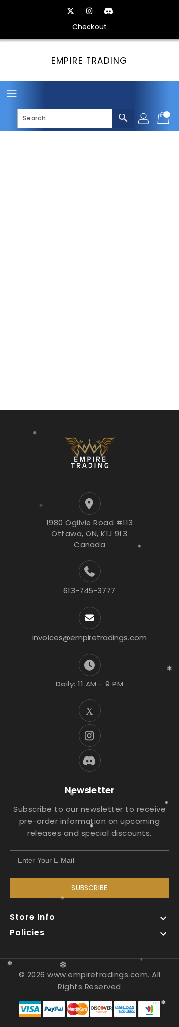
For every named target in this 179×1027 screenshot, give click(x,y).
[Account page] (144, 118)
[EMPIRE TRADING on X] (70, 11)
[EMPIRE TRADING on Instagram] (89, 11)
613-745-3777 (89, 590)
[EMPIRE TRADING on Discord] (108, 11)
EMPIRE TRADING (89, 61)
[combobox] (75, 118)
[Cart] (164, 118)
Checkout (89, 27)
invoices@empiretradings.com (89, 637)
